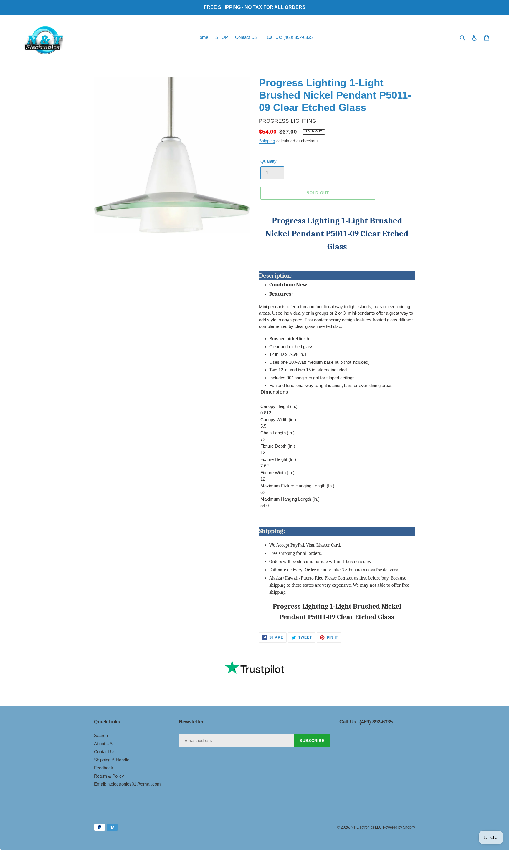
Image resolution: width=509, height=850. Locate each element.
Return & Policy (109, 775)
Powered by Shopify (399, 827)
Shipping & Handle (111, 759)
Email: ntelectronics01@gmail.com (127, 783)
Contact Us (105, 751)
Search (101, 735)
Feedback (103, 767)
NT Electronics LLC (366, 827)
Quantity (268, 161)
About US (103, 743)
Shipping (267, 140)
